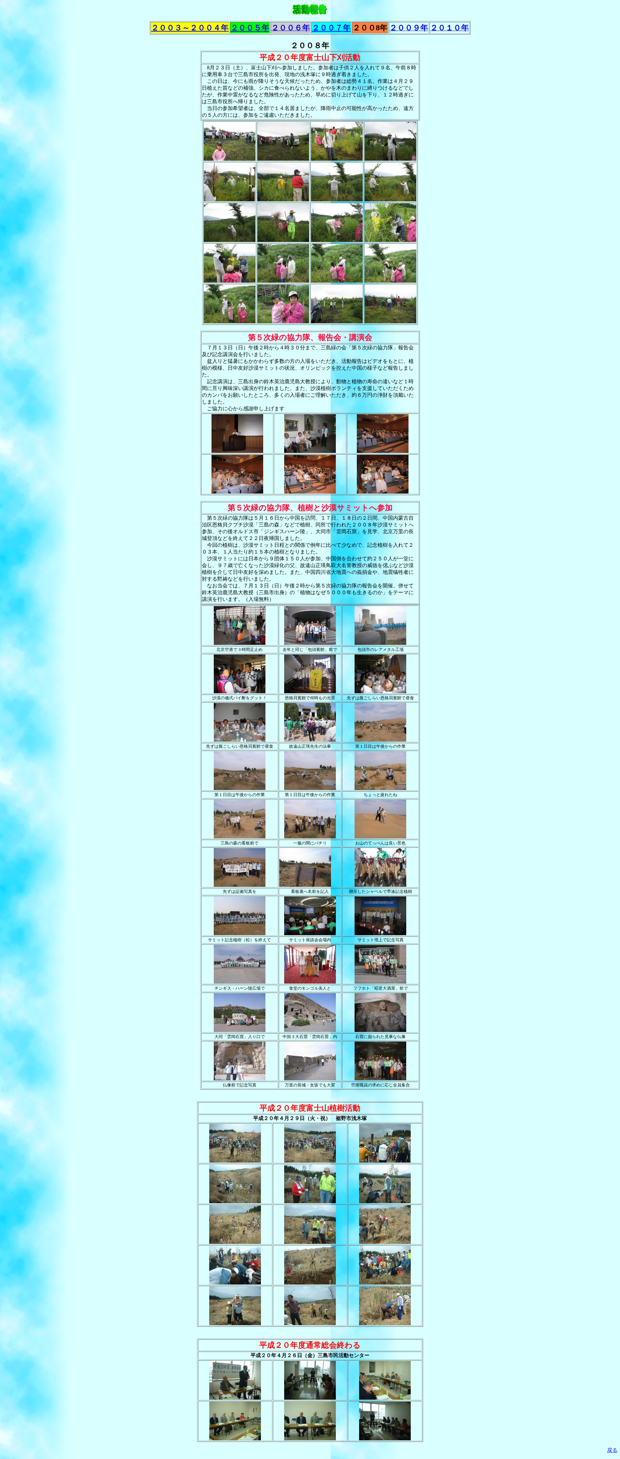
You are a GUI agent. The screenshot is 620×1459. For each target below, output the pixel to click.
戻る (612, 1450)
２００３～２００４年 (190, 28)
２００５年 (250, 28)
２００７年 (331, 28)
